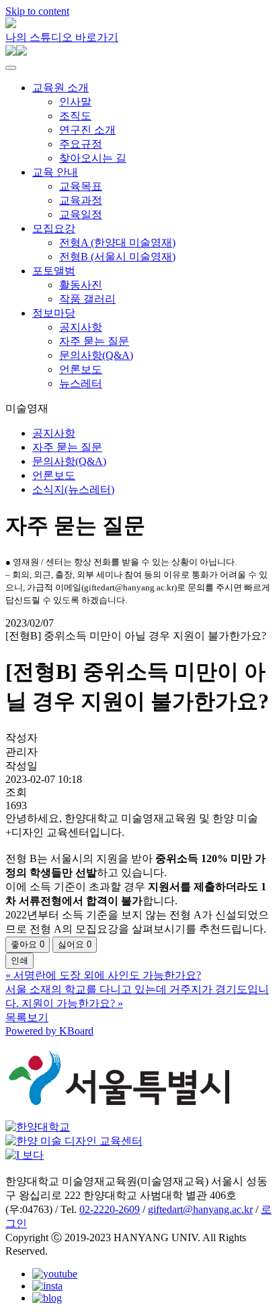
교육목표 (80, 186)
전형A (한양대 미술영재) (117, 242)
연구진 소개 (87, 130)
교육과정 (80, 200)
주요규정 (80, 144)
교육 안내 (55, 172)
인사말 (75, 101)
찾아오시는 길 (92, 158)
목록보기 (26, 1017)
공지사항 (80, 327)
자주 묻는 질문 (94, 341)
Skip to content (37, 11)
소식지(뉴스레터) (73, 489)
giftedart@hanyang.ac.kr (200, 1209)
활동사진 (80, 285)
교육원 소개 (60, 87)
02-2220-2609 (109, 1209)
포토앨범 (53, 270)
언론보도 (80, 369)
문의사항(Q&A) (96, 355)
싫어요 (74, 944)
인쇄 (19, 960)
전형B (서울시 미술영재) (117, 256)
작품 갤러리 (87, 299)
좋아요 (27, 944)
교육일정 (80, 214)
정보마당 (53, 313)
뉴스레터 (80, 383)
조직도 (75, 115)
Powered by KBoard (49, 1031)
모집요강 (53, 228)
